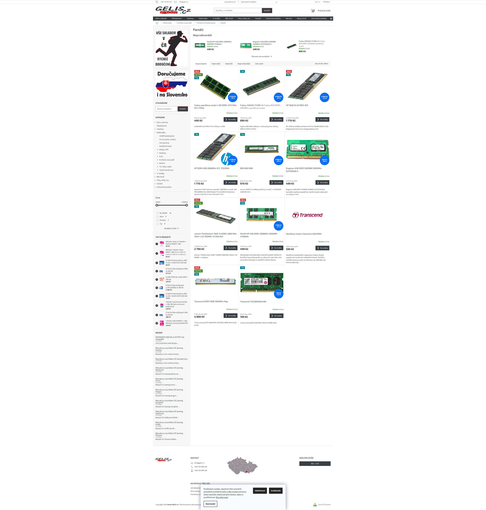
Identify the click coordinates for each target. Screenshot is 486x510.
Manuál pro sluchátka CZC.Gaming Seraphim (169, 402)
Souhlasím (276, 490)
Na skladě (165, 213)
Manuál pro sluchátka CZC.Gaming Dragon (169, 391)
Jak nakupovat (230, 2)
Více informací (222, 497)
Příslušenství (162, 126)
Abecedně (259, 64)
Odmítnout (260, 490)
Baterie (162, 163)
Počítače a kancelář (166, 160)
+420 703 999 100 (200, 467)
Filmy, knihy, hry (163, 180)
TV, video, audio (165, 166)
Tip (162, 224)
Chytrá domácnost (166, 170)
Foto (161, 156)
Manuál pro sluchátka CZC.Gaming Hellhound (169, 412)
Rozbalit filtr (170, 228)
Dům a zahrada (162, 122)
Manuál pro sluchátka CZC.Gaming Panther (169, 349)
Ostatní (159, 183)
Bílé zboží (160, 177)
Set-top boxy (164, 143)
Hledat (267, 10)
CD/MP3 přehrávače (166, 136)
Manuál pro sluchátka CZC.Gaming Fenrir (169, 380)
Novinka (164, 220)
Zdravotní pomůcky (164, 187)
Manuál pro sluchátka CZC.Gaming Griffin (169, 423)
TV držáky (160, 173)
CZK (316, 2)
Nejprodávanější (244, 64)
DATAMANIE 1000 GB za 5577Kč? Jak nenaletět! (170, 338)
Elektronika (161, 132)
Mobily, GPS (163, 149)
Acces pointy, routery (167, 139)
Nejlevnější (216, 64)
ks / (315, 463)
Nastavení (210, 504)
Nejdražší (229, 64)
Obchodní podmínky (248, 2)
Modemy (162, 153)
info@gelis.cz (199, 463)
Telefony (160, 129)
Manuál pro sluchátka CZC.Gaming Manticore (169, 369)
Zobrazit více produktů (260, 56)
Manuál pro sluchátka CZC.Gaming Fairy (171, 359)
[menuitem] (161, 19)
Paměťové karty (165, 146)
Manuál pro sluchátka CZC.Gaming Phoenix (169, 434)
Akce (163, 216)
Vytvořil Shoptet (324, 504)
